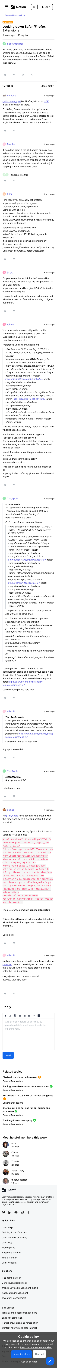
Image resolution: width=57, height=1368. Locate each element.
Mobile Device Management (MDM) (20, 1287)
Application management (15, 1293)
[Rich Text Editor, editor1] (28, 1034)
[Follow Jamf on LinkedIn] (9, 1212)
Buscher (11, 144)
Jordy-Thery (17, 1170)
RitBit (10, 194)
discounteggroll (15, 43)
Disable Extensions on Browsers (20, 1077)
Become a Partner (11, 1252)
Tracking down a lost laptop (17, 1120)
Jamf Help (7, 1227)
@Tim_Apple (11, 815)
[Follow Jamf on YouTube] (16, 1212)
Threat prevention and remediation (20, 1322)
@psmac (7, 964)
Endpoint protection (12, 1317)
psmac (10, 809)
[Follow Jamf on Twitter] (3, 1212)
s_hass (10, 324)
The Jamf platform (11, 1277)
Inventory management (14, 1298)
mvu (13, 1143)
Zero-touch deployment (14, 1282)
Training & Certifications (14, 1232)
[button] (6, 7)
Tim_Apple (12, 498)
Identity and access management (19, 1312)
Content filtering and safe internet (19, 1327)
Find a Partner (9, 1257)
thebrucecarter (19, 1179)
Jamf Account (9, 1262)
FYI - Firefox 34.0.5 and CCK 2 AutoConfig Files (28, 1095)
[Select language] (34, 7)
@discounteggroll (12, 101)
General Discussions (15, 15)
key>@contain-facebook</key (29, 398)
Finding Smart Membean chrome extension (26, 1086)
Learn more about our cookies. (36, 1347)
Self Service (8, 1307)
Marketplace (8, 1247)
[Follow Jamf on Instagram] (22, 1212)
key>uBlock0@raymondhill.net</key (24, 379)
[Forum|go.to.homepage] (16, 7)
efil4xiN (11, 711)
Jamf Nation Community (14, 1237)
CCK (46, 101)
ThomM (15, 1161)
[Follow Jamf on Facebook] (28, 1212)
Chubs (14, 1152)
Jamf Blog (7, 1242)
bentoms (11, 95)
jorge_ (10, 272)
